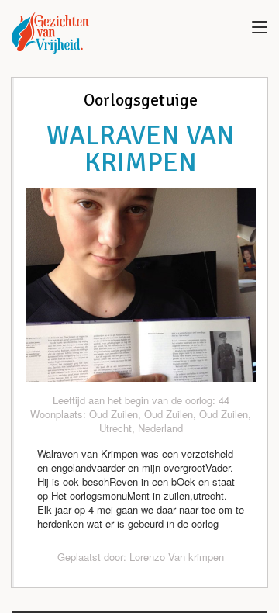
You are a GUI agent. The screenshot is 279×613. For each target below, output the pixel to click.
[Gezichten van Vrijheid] (50, 33)
